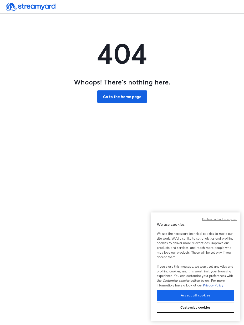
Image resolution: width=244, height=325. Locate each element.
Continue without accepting (219, 219)
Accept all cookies (195, 295)
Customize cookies (195, 307)
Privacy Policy (213, 285)
